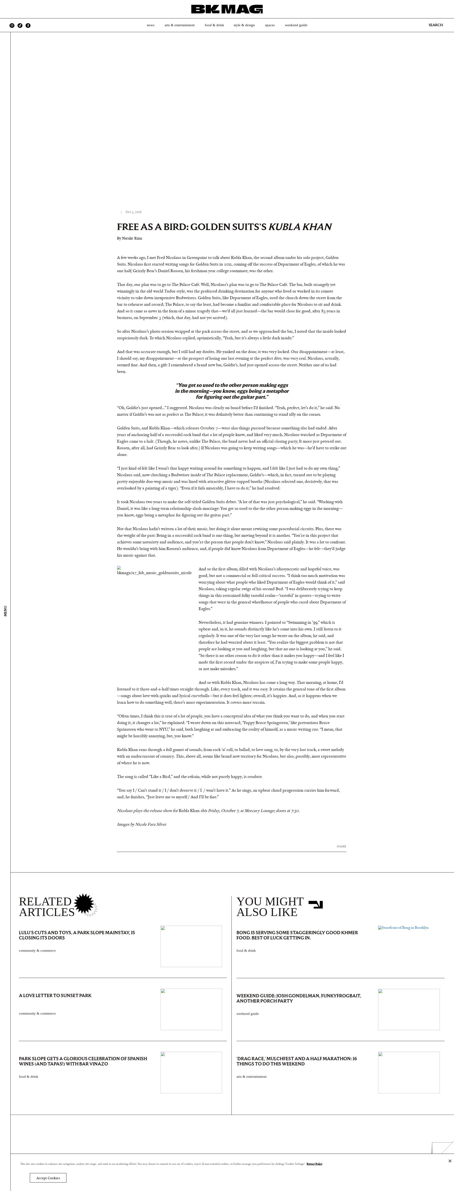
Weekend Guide (296, 25)
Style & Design (244, 25)
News (150, 25)
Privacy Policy (314, 1163)
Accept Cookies (48, 1178)
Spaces (270, 25)
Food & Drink (214, 25)
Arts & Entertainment (180, 25)
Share (341, 846)
